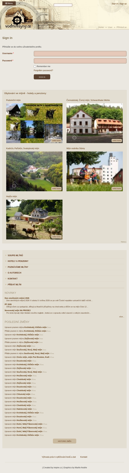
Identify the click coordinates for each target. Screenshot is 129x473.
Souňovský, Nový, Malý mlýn (29, 350)
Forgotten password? (43, 70)
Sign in (115, 4)
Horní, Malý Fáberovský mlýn (29, 428)
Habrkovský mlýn (24, 409)
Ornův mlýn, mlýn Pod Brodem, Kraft (33, 357)
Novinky (10, 292)
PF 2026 (8, 304)
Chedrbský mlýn (24, 379)
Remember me (43, 66)
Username (7, 53)
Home (101, 27)
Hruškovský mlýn (24, 376)
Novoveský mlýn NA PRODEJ (18, 310)
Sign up (123, 4)
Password (7, 60)
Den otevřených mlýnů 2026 (17, 298)
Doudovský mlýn (24, 361)
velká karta (56, 140)
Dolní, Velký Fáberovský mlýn (29, 424)
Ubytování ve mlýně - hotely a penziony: (25, 93)
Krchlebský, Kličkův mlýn (35, 327)
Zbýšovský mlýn (31, 339)
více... (121, 317)
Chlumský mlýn (23, 394)
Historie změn (64, 441)
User (110, 27)
